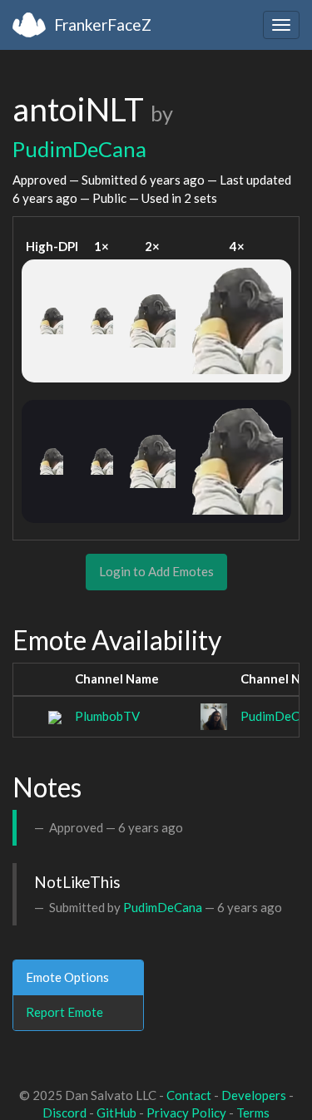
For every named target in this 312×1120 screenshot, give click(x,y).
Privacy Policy (186, 1112)
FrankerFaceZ (102, 24)
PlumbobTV (107, 715)
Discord (64, 1112)
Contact (188, 1095)
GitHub (116, 1112)
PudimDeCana (79, 148)
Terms (253, 1112)
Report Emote (64, 1011)
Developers (253, 1095)
